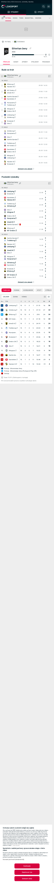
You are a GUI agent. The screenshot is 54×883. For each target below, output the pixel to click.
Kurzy (15, 62)
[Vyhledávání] (44, 7)
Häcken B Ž (13, 364)
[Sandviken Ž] (6, 359)
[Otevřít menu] (49, 7)
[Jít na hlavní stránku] (13, 6)
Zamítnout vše (27, 872)
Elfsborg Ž (12, 314)
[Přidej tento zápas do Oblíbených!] (2, 85)
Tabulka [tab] (6, 290)
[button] (49, 55)
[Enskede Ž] (6, 337)
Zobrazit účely (27, 878)
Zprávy (25, 62)
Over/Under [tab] (28, 290)
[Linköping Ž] (6, 305)
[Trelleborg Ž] (6, 328)
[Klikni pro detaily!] (26, 85)
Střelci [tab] (48, 290)
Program (46, 62)
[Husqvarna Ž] (6, 332)
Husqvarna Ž (13, 333)
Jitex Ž (11, 346)
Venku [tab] (24, 297)
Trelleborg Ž (13, 328)
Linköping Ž (13, 305)
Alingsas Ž (12, 351)
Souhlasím (27, 866)
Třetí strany (16, 845)
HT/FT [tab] (39, 290)
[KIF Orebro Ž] (6, 319)
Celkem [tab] (6, 297)
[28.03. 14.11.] (31, 55)
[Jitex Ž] (6, 346)
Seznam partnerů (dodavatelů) (13, 859)
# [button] (1, 301)
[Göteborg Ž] (6, 310)
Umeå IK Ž (12, 324)
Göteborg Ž (13, 310)
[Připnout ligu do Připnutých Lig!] (30, 48)
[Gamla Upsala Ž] (6, 355)
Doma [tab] (15, 297)
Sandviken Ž (13, 360)
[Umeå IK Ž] (6, 323)
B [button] (49, 301)
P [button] (33, 301)
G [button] (38, 301)
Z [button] (21, 301)
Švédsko (21, 42)
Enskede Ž (12, 337)
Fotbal (8, 42)
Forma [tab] (16, 290)
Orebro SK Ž (13, 342)
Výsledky (35, 62)
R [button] (29, 301)
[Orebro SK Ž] (6, 341)
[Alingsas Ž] (6, 350)
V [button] (25, 301)
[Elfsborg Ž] (6, 314)
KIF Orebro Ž (13, 319)
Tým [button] (6, 301)
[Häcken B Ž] (6, 364)
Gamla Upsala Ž (13, 355)
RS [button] (44, 301)
